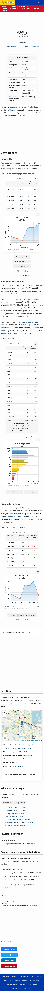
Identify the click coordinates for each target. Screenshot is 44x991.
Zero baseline (23, 275)
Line (19, 271)
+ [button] (4, 712)
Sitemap (33, 984)
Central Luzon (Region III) (11, 8)
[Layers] (5, 737)
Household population (22, 257)
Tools (14, 976)
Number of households (22, 261)
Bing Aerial (15, 748)
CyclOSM (6, 748)
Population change (12, 632)
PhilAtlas (9, 2)
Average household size (22, 266)
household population (12, 163)
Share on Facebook (9, 949)
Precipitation (8, 759)
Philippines (14, 6)
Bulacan (27, 8)
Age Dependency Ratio (29, 322)
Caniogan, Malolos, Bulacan (14, 814)
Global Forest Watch (19, 766)
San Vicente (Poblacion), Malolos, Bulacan (19, 819)
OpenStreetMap (20, 745)
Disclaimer (24, 984)
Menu (40, 2)
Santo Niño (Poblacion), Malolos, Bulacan (19, 822)
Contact (17, 980)
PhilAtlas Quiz (23, 976)
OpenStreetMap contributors (33, 740)
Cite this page (7, 941)
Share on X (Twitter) (9, 955)
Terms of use (35, 980)
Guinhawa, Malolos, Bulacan (15, 811)
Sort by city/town (20, 803)
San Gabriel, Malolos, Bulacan (15, 808)
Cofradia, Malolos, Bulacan (14, 816)
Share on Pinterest (9, 966)
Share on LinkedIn (9, 960)
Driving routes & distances (16, 774)
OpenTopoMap (33, 745)
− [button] (4, 716)
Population (12, 615)
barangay (25, 61)
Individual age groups (14, 492)
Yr (17, 763)
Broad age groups (31, 492)
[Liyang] (22, 723)
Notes (32, 50)
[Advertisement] (22, 20)
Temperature (26, 756)
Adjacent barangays (32, 46)
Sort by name (7, 803)
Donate (25, 980)
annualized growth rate (17, 516)
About (39, 976)
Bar (26, 271)
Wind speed (18, 759)
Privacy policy (12, 984)
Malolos (36, 8)
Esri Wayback (21, 752)
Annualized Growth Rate (27, 615)
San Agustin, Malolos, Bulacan (15, 825)
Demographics (12, 46)
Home (4, 6)
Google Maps (26, 748)
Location (12, 50)
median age (5, 330)
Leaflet (22, 740)
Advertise (7, 980)
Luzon (23, 6)
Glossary (6, 976)
